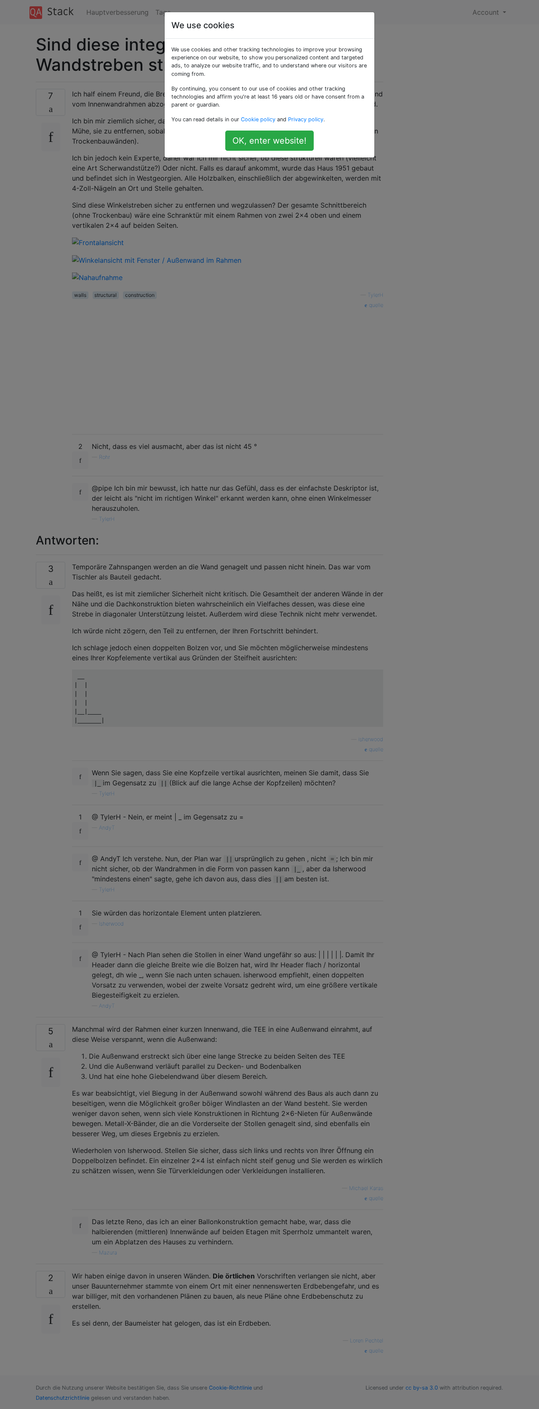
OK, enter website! (269, 141)
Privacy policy (305, 119)
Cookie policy (258, 119)
